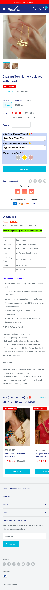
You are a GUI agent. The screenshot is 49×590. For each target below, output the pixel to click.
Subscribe (10, 544)
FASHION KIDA (10, 450)
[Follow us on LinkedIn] (28, 564)
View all (43, 398)
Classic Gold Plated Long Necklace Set (15, 454)
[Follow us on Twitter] (9, 564)
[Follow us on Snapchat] (33, 564)
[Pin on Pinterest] (35, 181)
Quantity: (6, 125)
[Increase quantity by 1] (27, 124)
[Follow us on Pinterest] (18, 564)
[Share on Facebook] (30, 181)
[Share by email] (44, 181)
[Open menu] (4, 9)
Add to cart (24, 169)
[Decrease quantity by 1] (14, 124)
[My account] (39, 8)
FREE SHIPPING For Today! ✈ (24, 2)
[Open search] (34, 8)
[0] (44, 8)
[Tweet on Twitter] (40, 181)
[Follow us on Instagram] (14, 564)
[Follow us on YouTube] (23, 564)
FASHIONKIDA (8, 91)
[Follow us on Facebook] (4, 564)
